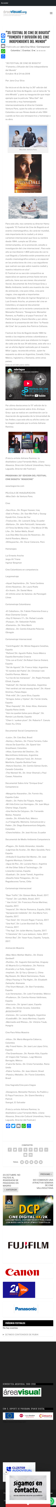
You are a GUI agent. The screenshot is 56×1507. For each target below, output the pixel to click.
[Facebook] (3, 35)
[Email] (3, 46)
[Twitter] (3, 40)
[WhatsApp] (3, 51)
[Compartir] (3, 56)
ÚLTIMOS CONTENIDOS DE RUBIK (22, 1334)
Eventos (26, 50)
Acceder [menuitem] (4, 3)
